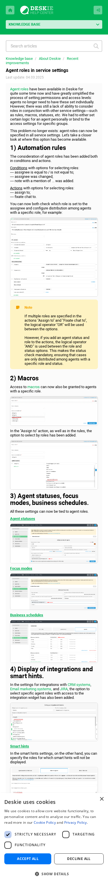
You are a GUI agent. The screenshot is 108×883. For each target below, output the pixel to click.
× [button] (101, 799)
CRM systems (79, 684)
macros (33, 387)
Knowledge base (19, 58)
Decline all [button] (78, 858)
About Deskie (50, 58)
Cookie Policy (45, 822)
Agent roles (19, 89)
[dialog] (54, 838)
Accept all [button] (28, 858)
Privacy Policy (75, 822)
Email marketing (23, 689)
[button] (54, 873)
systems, (45, 689)
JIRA (64, 689)
